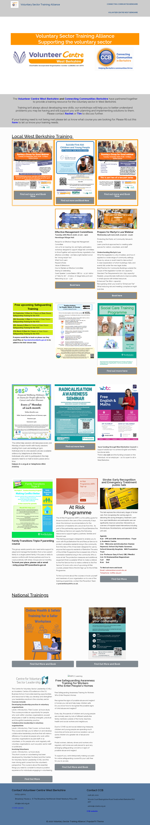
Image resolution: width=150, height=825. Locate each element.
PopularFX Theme (95, 821)
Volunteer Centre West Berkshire (123, 12)
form (15, 122)
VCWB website (17, 808)
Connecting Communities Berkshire (122, 4)
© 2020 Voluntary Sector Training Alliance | (66, 821)
